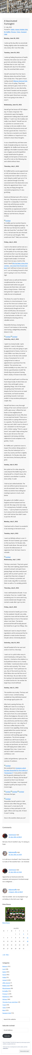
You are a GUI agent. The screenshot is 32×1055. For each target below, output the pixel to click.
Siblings (4, 999)
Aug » (7, 954)
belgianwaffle (16, 4)
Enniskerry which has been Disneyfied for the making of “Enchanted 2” (16, 770)
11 (27, 937)
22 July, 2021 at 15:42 (15, 872)
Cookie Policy (5, 1048)
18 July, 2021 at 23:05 (15, 854)
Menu (17, 10)
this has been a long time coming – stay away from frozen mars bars (16, 265)
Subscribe (7, 1036)
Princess (13, 32)
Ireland (17, 29)
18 (27, 941)
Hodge (4, 977)
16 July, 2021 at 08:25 (15, 837)
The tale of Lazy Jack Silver (10, 1002)
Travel (4, 1005)
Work (3, 1010)
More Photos (6, 923)
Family (4, 974)
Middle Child (24, 29)
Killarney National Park (20, 81)
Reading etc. (5, 996)
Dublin (12, 29)
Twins (18, 32)
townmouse (12, 835)
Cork (3, 969)
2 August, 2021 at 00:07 (16, 892)
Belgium (4, 966)
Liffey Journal (6, 983)
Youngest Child (6, 1013)
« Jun (3, 954)
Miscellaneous (6, 988)
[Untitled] (7, 221)
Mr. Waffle (7, 32)
